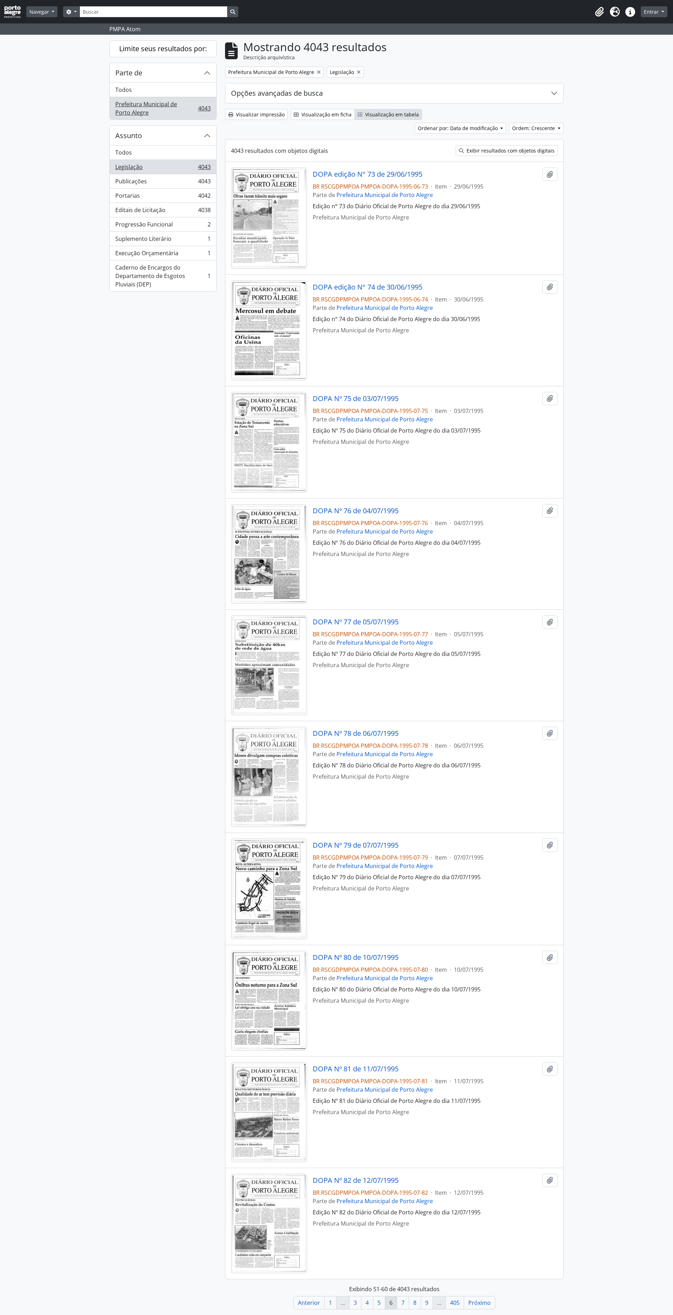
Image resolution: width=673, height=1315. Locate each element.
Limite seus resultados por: (163, 48)
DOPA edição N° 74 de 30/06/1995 (367, 287)
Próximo (479, 1303)
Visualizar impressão (259, 114)
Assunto (128, 135)
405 (455, 1303)
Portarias (163, 197)
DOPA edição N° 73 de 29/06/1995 (367, 174)
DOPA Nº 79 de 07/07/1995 (356, 845)
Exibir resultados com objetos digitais (510, 150)
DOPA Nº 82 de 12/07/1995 (356, 1180)
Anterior (309, 1303)
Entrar (652, 11)
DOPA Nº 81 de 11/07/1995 (356, 1069)
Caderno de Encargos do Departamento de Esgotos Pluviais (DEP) (163, 276)
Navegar (39, 11)
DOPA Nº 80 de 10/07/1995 (356, 957)
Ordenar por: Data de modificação (458, 128)
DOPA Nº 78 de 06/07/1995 (356, 733)
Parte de (128, 72)
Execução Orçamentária (163, 254)
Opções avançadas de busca (277, 93)
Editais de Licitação (163, 211)
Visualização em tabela (391, 114)
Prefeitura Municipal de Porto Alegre (163, 108)
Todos (123, 90)
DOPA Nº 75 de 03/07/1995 (356, 398)
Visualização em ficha (326, 114)
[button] (599, 12)
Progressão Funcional (163, 226)
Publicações (163, 183)
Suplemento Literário (163, 240)
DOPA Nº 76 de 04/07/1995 (356, 511)
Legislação (163, 168)
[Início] (15, 12)
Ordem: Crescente (534, 128)
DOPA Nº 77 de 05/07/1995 (356, 622)
